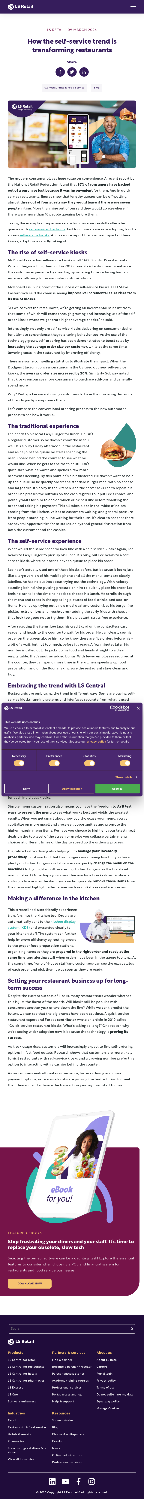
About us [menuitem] (104, 1353)
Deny (26, 788)
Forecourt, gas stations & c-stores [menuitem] (27, 1450)
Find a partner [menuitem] (62, 1360)
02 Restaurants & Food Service (64, 87)
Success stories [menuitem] (63, 1420)
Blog (97, 87)
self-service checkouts (47, 229)
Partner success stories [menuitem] (68, 1374)
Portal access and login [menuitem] (68, 1394)
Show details (123, 777)
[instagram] (91, 1481)
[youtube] (65, 1481)
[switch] (54, 763)
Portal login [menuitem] (105, 1374)
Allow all (117, 788)
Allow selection (72, 788)
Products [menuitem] (15, 1353)
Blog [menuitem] (55, 1427)
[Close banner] (138, 708)
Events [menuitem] (57, 1441)
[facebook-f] (78, 1481)
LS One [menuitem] (13, 1394)
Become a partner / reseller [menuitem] (72, 1367)
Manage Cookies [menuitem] (108, 1408)
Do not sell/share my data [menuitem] (115, 1394)
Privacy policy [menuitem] (106, 1381)
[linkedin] (52, 1481)
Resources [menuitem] (61, 1413)
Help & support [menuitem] (63, 1401)
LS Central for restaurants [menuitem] (26, 1367)
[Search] (132, 1328)
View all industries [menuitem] (21, 1459)
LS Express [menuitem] (15, 1387)
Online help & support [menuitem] (68, 1455)
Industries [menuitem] (16, 1413)
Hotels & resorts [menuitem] (19, 1434)
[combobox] (72, 1329)
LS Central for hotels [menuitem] (22, 1374)
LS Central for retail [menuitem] (22, 1360)
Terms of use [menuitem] (106, 1387)
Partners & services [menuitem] (69, 1353)
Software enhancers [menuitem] (22, 1401)
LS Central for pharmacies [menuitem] (26, 1381)
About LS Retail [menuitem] (107, 1360)
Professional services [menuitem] (67, 1387)
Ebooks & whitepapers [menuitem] (68, 1434)
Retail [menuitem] (12, 1420)
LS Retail (55, 30)
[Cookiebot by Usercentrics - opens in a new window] (112, 708)
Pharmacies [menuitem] (16, 1441)
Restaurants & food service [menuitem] (27, 1427)
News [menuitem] (56, 1448)
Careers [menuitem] (102, 1367)
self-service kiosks (35, 235)
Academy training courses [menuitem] (70, 1381)
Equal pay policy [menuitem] (108, 1401)
